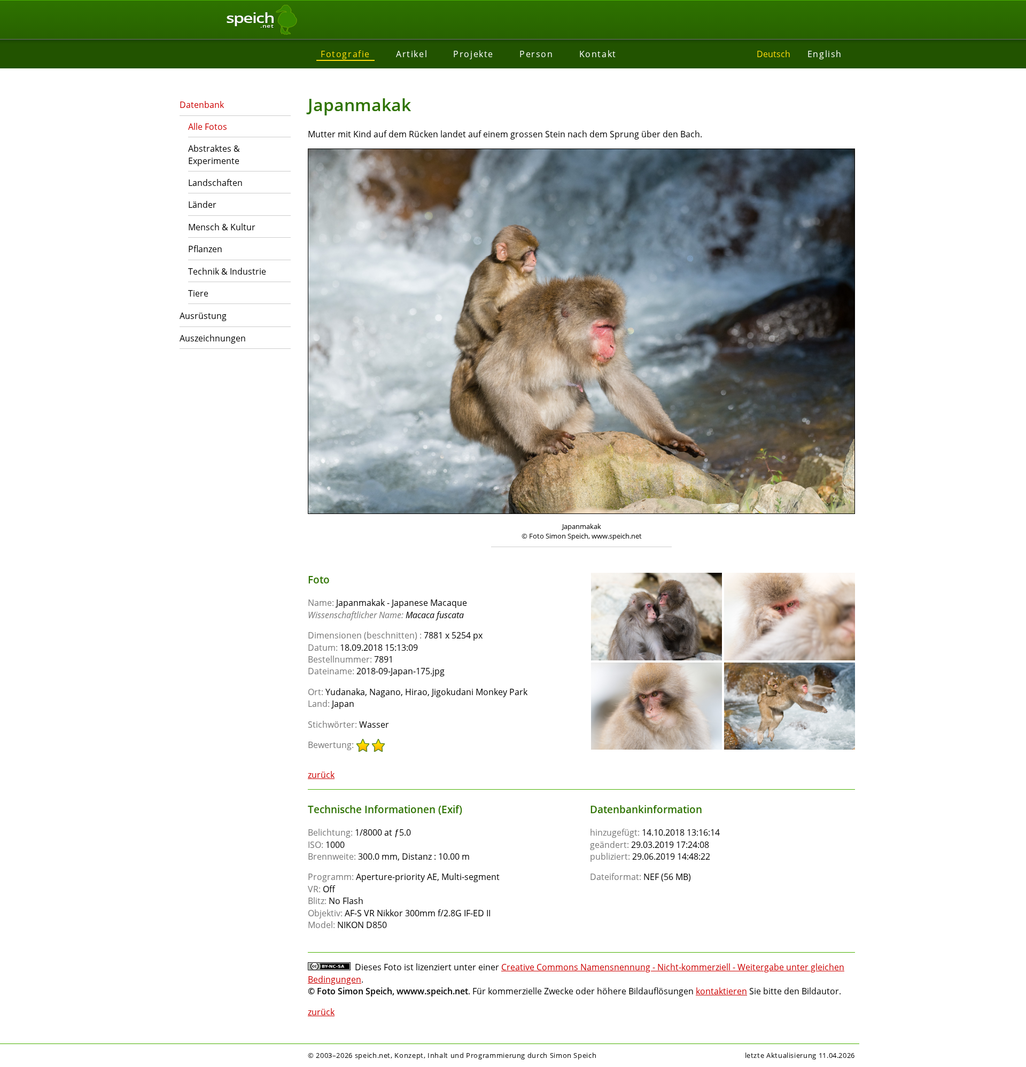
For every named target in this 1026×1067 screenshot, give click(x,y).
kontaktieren (721, 991)
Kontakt (598, 54)
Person (536, 54)
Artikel (412, 54)
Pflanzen (205, 249)
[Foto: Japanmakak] (581, 333)
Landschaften (215, 183)
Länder (202, 205)
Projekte (473, 54)
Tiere (198, 293)
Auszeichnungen (213, 338)
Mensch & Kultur (221, 227)
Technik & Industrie (227, 271)
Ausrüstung (203, 316)
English (824, 54)
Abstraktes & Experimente (214, 154)
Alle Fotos (207, 127)
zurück (321, 775)
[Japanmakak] (656, 577)
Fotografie (345, 54)
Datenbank (202, 105)
